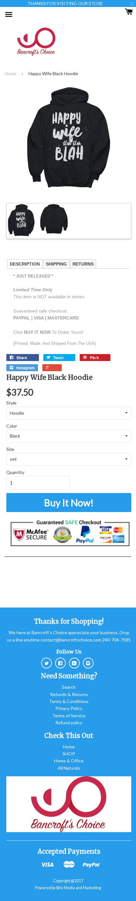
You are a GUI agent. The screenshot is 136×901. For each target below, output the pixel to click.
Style (11, 402)
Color (11, 426)
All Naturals (69, 768)
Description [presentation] (25, 263)
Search (69, 687)
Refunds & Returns (69, 694)
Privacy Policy (68, 708)
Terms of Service (68, 715)
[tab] (24, 264)
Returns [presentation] (83, 263)
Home (10, 73)
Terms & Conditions (69, 701)
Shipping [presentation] (56, 263)
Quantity (15, 472)
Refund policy (68, 722)
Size (10, 449)
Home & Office (68, 760)
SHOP (69, 753)
